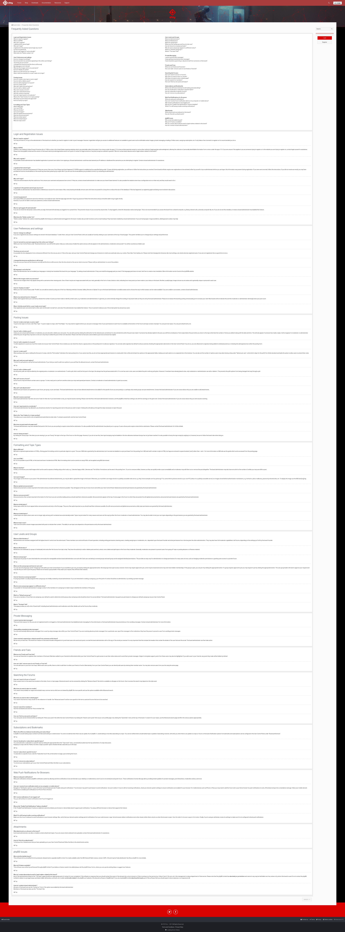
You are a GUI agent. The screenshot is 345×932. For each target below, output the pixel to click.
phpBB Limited (61, 858)
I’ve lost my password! (20, 49)
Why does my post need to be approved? (25, 98)
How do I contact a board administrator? (176, 125)
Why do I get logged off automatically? (24, 51)
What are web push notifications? (174, 99)
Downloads (35, 3)
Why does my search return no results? (176, 76)
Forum (19, 3)
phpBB (186, 271)
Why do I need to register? (21, 39)
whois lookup (131, 876)
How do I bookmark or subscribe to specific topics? (179, 89)
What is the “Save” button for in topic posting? (26, 97)
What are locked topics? (20, 119)
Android (49, 789)
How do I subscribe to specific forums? (176, 91)
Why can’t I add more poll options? (23, 86)
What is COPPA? (18, 40)
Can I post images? (19, 111)
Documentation (46, 3)
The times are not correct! (21, 62)
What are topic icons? (20, 120)
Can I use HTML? (18, 108)
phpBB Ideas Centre (89, 867)
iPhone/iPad (41, 789)
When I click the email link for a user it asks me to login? (29, 73)
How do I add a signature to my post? (24, 83)
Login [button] (324, 38)
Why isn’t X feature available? (173, 122)
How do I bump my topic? (21, 100)
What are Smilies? (19, 110)
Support (67, 3)
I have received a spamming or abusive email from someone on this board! (186, 61)
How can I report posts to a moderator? (25, 95)
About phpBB (133, 858)
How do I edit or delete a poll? (22, 88)
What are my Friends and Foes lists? (175, 67)
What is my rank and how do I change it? (25, 71)
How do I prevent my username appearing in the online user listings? (33, 61)
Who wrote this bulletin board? (173, 120)
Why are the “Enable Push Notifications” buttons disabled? (181, 104)
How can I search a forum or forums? (175, 74)
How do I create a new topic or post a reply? (26, 79)
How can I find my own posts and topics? (176, 81)
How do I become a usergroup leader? (175, 46)
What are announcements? (21, 115)
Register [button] (324, 42)
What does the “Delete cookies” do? (24, 53)
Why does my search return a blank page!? (177, 78)
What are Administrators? (172, 39)
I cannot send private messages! (174, 57)
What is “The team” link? (172, 51)
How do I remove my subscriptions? (175, 93)
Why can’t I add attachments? (22, 91)
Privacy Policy (179, 927)
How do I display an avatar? (21, 69)
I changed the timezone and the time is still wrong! (28, 64)
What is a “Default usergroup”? (173, 49)
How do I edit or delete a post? (22, 81)
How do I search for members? (173, 80)
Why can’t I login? (18, 46)
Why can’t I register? (19, 42)
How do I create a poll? (20, 84)
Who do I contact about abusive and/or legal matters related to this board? (186, 123)
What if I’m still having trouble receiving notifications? (180, 106)
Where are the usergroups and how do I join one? (179, 44)
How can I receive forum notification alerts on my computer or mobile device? (187, 101)
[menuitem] (329, 3)
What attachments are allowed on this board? (178, 112)
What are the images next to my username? (26, 68)
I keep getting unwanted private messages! (177, 59)
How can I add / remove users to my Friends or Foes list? (181, 68)
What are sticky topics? (20, 117)
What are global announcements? (23, 113)
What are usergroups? (171, 42)
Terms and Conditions (168, 927)
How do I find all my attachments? (174, 114)
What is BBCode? (18, 106)
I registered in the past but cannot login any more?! (28, 48)
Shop (26, 3)
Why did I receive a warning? (21, 93)
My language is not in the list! (22, 66)
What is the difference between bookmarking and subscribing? (183, 88)
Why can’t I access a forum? (21, 90)
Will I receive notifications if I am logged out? (177, 102)
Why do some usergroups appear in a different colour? (180, 48)
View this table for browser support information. (186, 817)
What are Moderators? (171, 40)
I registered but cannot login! (22, 44)
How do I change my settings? (22, 59)
